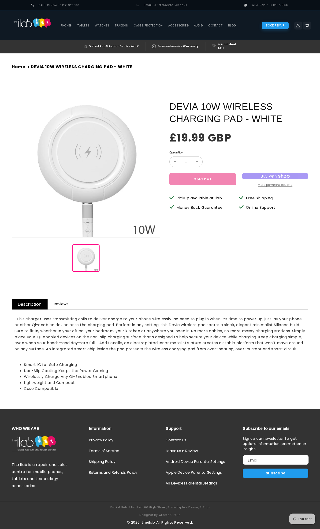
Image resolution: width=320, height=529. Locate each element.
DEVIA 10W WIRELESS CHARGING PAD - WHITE (81, 67)
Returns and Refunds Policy (113, 472)
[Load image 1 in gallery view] (86, 258)
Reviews (61, 304)
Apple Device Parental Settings (194, 472)
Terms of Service (104, 451)
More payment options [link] (275, 185)
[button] (66, 25)
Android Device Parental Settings (195, 461)
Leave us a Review (182, 451)
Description (29, 304)
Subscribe (275, 473)
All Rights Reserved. (174, 522)
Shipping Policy (102, 461)
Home (18, 67)
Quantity (176, 152)
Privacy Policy (101, 440)
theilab (148, 522)
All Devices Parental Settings (191, 483)
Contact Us (176, 440)
